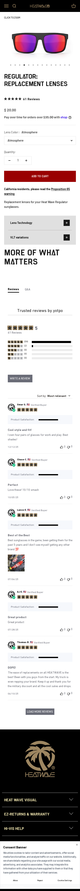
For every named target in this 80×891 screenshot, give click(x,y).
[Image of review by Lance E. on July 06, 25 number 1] (16, 563)
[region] (40, 342)
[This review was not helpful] (68, 447)
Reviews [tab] (13, 289)
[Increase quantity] (26, 160)
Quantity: (10, 152)
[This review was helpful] (61, 447)
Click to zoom (12, 17)
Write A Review (20, 378)
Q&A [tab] (27, 289)
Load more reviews (40, 711)
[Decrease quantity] (9, 160)
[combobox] (53, 396)
